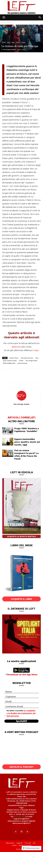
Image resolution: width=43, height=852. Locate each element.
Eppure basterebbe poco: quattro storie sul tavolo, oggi (27, 442)
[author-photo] (21, 401)
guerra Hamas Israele (10, 360)
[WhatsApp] (20, 58)
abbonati (16, 347)
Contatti (14, 845)
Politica (18, 42)
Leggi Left (19, 843)
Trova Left (27, 843)
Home (3, 22)
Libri (34, 843)
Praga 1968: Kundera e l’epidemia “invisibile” (26, 430)
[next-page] (7, 464)
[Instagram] (21, 831)
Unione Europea (22, 363)
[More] (27, 58)
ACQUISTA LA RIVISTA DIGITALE (21, 536)
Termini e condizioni (21, 825)
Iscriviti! (21, 721)
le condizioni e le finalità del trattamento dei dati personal (21, 713)
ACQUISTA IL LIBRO (21, 599)
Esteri (8, 42)
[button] (3, 17)
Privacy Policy (22, 828)
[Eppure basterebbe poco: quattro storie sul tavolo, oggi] (7, 441)
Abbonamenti (10, 843)
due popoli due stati (27, 358)
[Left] (21, 7)
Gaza (36, 358)
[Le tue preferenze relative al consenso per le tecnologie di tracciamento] (31, 848)
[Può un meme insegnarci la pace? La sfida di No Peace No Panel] (7, 453)
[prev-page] (3, 464)
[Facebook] (5, 58)
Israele (21, 360)
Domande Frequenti (25, 845)
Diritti (8, 22)
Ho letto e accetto (21, 713)
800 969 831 (19, 816)
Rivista (23, 42)
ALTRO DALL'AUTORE (21, 421)
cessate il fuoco (13, 358)
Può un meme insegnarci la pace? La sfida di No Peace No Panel (26, 454)
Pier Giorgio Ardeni (9, 49)
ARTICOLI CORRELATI (21, 417)
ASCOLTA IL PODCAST (21, 766)
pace (13, 42)
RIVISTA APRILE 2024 (9, 363)
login (36, 350)
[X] (12, 58)
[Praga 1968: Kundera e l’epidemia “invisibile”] (7, 431)
